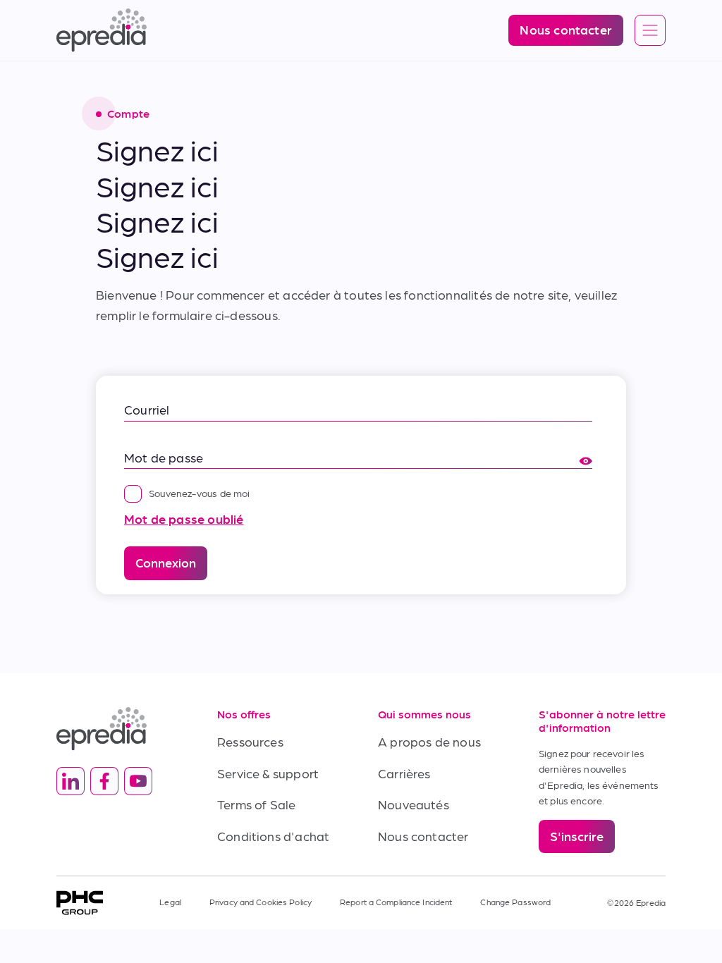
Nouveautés (413, 804)
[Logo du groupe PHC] (79, 902)
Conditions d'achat (273, 835)
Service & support (268, 773)
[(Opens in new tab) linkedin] (70, 781)
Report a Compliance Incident (396, 902)
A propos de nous (429, 741)
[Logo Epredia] (119, 728)
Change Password (515, 902)
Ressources (250, 741)
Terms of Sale (256, 804)
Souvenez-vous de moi (199, 492)
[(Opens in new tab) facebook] (104, 781)
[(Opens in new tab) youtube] (138, 781)
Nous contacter (423, 835)
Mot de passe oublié (183, 518)
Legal (170, 902)
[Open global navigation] (650, 31)
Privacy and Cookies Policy (260, 902)
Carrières (404, 773)
